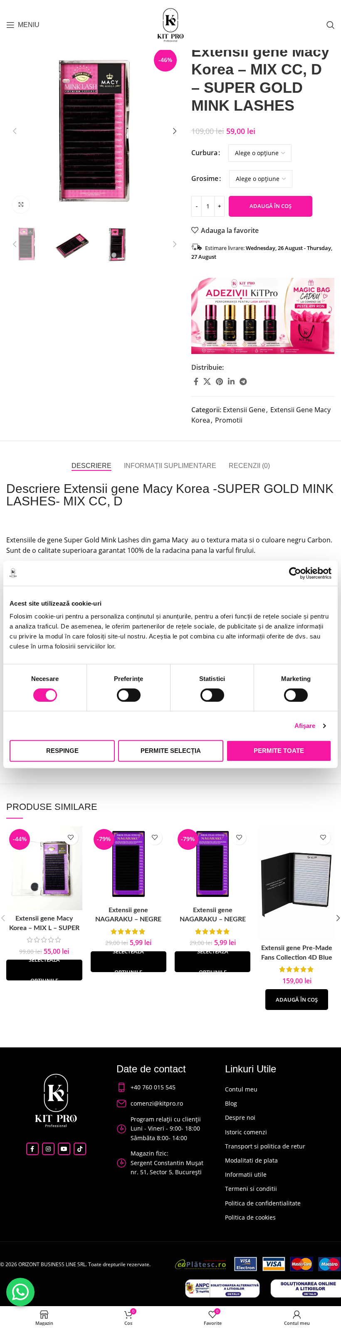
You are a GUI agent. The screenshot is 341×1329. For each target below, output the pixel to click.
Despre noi (240, 1117)
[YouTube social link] (64, 1149)
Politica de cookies (250, 1217)
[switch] (129, 695)
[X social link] (207, 381)
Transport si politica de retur (265, 1146)
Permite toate (279, 750)
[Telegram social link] (243, 381)
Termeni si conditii (251, 1189)
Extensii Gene (244, 409)
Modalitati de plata (251, 1160)
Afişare (305, 725)
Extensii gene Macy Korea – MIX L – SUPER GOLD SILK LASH (44, 927)
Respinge (62, 750)
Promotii (228, 420)
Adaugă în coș (271, 206)
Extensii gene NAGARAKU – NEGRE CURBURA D (213, 919)
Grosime (204, 178)
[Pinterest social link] (219, 381)
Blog (231, 1103)
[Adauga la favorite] (71, 837)
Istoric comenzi (246, 1132)
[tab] (91, 465)
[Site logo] (170, 24)
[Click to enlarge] (20, 204)
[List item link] (162, 1087)
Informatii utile (246, 1174)
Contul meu (241, 1089)
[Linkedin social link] (231, 381)
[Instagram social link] (48, 1149)
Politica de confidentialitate (263, 1203)
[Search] (330, 25)
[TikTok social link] (80, 1149)
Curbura (204, 152)
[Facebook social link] (196, 381)
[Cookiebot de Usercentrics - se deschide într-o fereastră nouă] (295, 573)
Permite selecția (171, 750)
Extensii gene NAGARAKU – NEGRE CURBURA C (128, 919)
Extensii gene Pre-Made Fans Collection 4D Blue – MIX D (296, 957)
